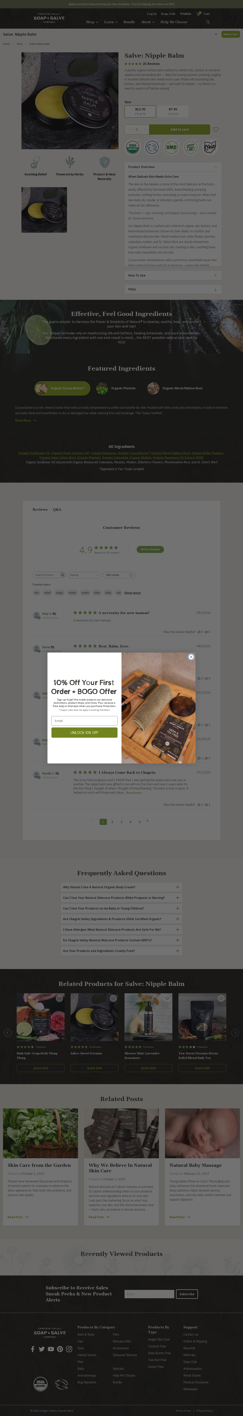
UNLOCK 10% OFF (84, 732)
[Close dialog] (191, 657)
